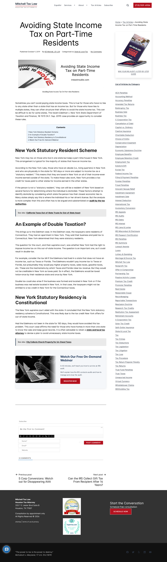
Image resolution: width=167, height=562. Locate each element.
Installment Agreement (125, 193)
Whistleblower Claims (124, 385)
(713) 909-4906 (142, 5)
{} (49, 436)
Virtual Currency (122, 381)
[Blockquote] (39, 436)
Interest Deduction (123, 200)
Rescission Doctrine (123, 304)
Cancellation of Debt (124, 123)
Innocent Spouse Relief (125, 189)
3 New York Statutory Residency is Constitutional (47, 137)
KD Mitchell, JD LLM (52, 52)
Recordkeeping (121, 296)
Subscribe (108, 5)
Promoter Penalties (123, 285)
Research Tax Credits (124, 308)
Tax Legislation (121, 346)
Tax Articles (96, 5)
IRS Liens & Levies (123, 227)
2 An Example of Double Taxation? (41, 135)
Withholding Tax (122, 389)
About (81, 5)
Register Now (70, 381)
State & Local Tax (81, 52)
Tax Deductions (122, 343)
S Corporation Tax (123, 320)
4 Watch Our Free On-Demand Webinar (43, 140)
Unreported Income (123, 377)
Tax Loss (119, 354)
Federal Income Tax (123, 173)
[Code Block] (42, 436)
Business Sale (121, 112)
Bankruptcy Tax (122, 108)
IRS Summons (121, 243)
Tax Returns (120, 366)
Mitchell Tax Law (122, 262)
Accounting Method (123, 96)
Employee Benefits (123, 154)
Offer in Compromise (124, 270)
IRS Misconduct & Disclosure (127, 231)
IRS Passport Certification (126, 235)
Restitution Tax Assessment (127, 312)
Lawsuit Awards (122, 246)
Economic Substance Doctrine (128, 150)
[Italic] (23, 436)
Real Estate (120, 289)
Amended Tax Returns (124, 104)
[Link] (46, 436)
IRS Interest (120, 223)
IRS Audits (119, 216)
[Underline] (27, 436)
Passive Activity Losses (125, 277)
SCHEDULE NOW (120, 511)
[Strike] (30, 436)
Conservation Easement (125, 143)
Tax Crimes (120, 339)
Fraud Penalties (122, 185)
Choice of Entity (122, 139)
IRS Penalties (120, 239)
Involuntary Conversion (125, 208)
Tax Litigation (121, 350)
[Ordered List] (33, 436)
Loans (118, 250)
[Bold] (20, 436)
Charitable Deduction (124, 135)
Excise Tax (120, 170)
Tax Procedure (121, 358)
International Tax (122, 204)
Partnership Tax (122, 273)
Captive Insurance (123, 131)
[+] (52, 436)
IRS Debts (119, 220)
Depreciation (120, 146)
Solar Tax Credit (122, 323)
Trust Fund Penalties (124, 370)
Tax (116, 335)
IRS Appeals (120, 212)
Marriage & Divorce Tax (125, 258)
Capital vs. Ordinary (124, 127)
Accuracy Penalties (123, 100)
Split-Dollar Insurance (124, 327)
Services (67, 5)
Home (117, 22)
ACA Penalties (121, 93)
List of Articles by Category (127, 84)
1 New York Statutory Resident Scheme (43, 132)
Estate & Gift (120, 166)
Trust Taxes (120, 373)
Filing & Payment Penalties (126, 177)
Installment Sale (122, 196)
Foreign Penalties (122, 181)
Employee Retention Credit (126, 158)
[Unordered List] (36, 436)
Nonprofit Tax (121, 266)
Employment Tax (122, 162)
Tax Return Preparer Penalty (127, 362)
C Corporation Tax (123, 120)
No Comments (96, 52)
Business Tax (121, 116)
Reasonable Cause (123, 293)
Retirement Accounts (124, 316)
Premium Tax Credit (123, 281)
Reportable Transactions (126, 300)
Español (57, 5)
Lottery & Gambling (123, 254)
